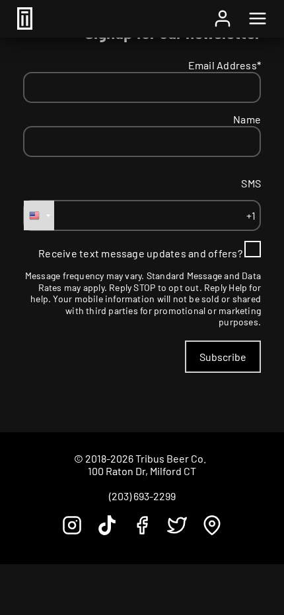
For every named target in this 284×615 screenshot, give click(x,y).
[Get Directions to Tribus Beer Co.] (212, 531)
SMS (251, 183)
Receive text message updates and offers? (140, 253)
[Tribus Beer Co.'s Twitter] (177, 531)
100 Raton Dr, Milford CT (142, 471)
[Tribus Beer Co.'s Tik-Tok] (107, 531)
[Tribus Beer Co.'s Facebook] (142, 531)
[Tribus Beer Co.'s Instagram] (72, 531)
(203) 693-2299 (142, 496)
